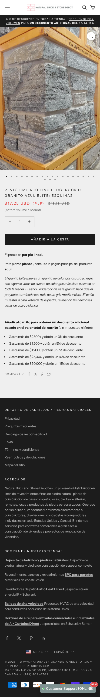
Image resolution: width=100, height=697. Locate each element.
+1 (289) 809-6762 (34, 674)
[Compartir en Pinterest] (42, 374)
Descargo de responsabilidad (26, 434)
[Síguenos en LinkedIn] (43, 638)
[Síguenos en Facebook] (7, 638)
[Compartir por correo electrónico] (48, 374)
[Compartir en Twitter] (35, 374)
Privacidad (12, 418)
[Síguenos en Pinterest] (31, 638)
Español (61, 652)
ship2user (17, 510)
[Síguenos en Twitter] (19, 638)
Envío (9, 442)
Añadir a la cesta (50, 239)
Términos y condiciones (22, 449)
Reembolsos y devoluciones (25, 457)
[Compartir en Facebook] (29, 374)
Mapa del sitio (15, 465)
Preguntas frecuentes (21, 426)
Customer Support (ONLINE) (71, 687)
